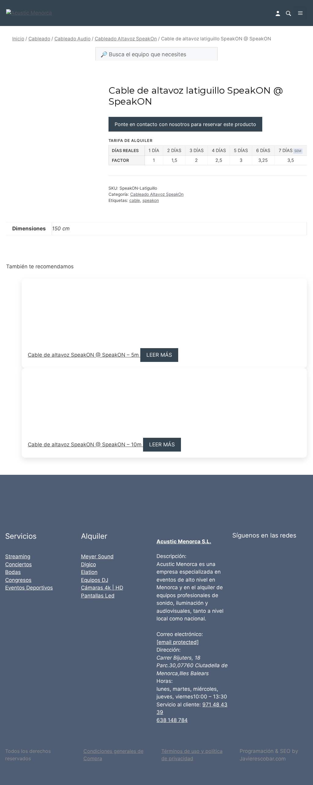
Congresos (18, 580)
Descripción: (171, 556)
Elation (89, 572)
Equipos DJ (94, 580)
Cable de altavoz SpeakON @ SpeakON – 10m (85, 444)
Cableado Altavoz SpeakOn (126, 39)
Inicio (18, 39)
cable (134, 200)
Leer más (159, 355)
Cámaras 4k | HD (102, 588)
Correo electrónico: (179, 634)
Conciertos (18, 564)
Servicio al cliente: (178, 704)
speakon (150, 200)
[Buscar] (288, 13)
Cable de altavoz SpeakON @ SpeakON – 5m (84, 355)
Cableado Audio (72, 39)
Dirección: (168, 650)
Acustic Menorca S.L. (183, 541)
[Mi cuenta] (278, 13)
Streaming (17, 556)
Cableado (39, 39)
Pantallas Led (98, 596)
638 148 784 (172, 720)
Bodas (13, 572)
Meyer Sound (97, 556)
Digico (88, 564)
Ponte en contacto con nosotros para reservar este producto (185, 124)
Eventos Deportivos (29, 588)
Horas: (164, 681)
